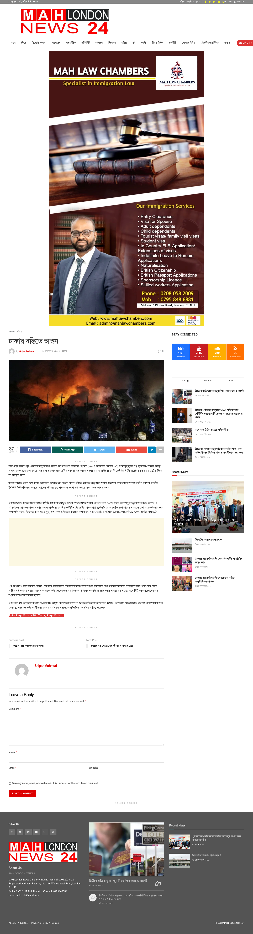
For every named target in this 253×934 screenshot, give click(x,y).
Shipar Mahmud (27, 351)
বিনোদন (112, 42)
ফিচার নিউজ (157, 42)
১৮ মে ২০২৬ (181, 529)
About (11, 923)
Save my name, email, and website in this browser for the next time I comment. (55, 783)
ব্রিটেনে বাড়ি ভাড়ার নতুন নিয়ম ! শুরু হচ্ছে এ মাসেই (219, 390)
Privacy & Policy (39, 923)
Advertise (23, 923)
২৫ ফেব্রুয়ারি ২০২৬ (204, 544)
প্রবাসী (144, 42)
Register (240, 2)
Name (13, 752)
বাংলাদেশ (56, 42)
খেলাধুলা (99, 42)
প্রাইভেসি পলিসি (25, 2)
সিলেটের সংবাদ (39, 42)
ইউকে (23, 42)
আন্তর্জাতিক (71, 42)
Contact (55, 923)
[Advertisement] (86, 542)
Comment (15, 709)
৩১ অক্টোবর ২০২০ (49, 351)
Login (229, 2)
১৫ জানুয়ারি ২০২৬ (203, 567)
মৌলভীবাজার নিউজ (210, 42)
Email (12, 768)
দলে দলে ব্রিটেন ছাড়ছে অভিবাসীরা (211, 429)
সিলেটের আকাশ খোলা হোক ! (209, 539)
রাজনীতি (172, 42)
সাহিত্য (124, 42)
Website (93, 767)
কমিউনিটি (85, 42)
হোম (13, 42)
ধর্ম (134, 42)
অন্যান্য (227, 42)
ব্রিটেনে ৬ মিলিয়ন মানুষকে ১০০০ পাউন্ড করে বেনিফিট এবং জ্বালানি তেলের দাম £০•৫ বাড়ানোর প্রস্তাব (219, 413)
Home (36, 2)
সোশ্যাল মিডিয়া (188, 42)
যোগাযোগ (13, 2)
